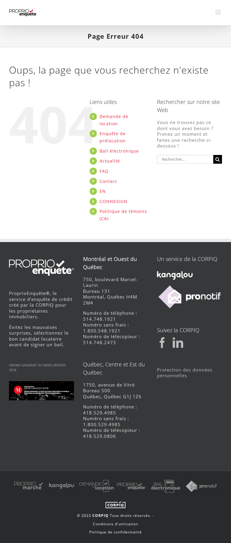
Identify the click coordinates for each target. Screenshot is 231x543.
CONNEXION (114, 201)
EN (103, 191)
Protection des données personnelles (184, 373)
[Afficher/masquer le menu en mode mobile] (218, 12)
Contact (108, 181)
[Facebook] (162, 342)
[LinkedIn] (178, 342)
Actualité (110, 161)
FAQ (104, 171)
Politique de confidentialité (115, 532)
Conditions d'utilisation (115, 523)
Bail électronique (119, 151)
